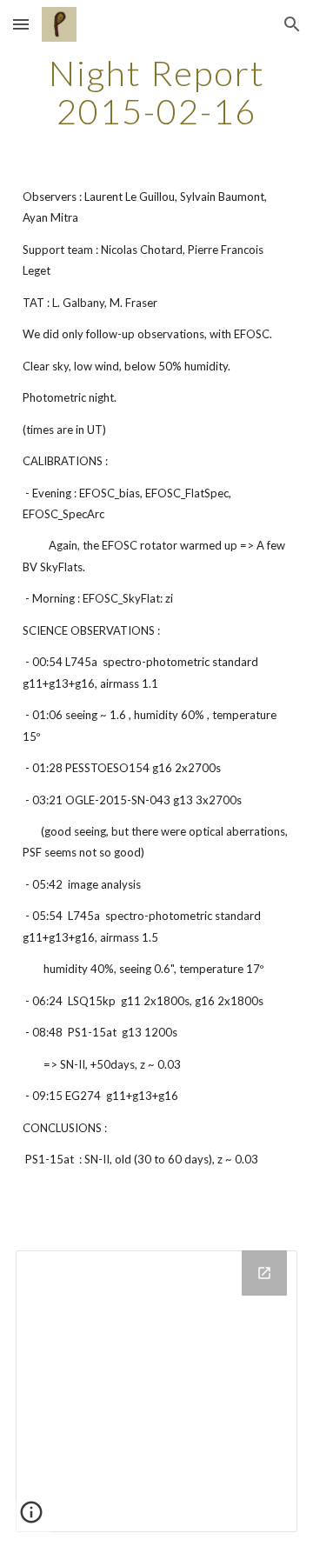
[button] (21, 24)
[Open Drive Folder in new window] (264, 1273)
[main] (156, 92)
